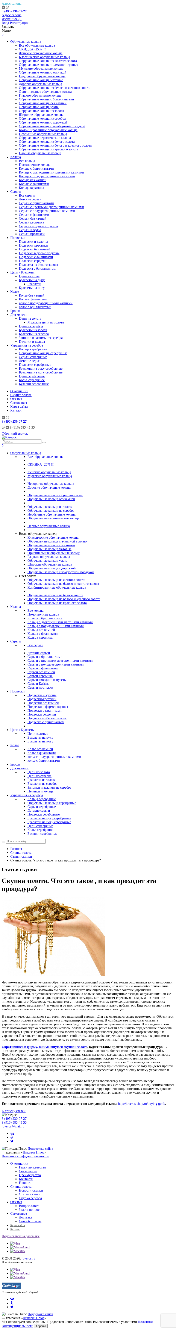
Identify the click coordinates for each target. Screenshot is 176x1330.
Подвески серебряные (35, 364)
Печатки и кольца (32, 341)
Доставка (25, 1217)
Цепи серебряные (32, 376)
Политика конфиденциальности (25, 1156)
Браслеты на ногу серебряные (40, 372)
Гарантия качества (32, 1167)
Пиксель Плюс (33, 1152)
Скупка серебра (30, 1198)
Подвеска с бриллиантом (37, 268)
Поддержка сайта (40, 1148)
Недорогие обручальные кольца (42, 76)
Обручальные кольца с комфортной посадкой (52, 126)
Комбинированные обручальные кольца (48, 130)
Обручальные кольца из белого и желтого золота (54, 88)
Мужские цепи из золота (45, 322)
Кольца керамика (31, 188)
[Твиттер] (12, 1141)
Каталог (16, 410)
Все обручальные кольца (37, 45)
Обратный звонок (15, 433)
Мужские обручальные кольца (41, 68)
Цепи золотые (29, 276)
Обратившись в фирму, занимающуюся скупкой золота (44, 1047)
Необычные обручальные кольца (43, 134)
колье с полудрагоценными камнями (46, 303)
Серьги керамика (31, 222)
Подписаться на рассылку (20, 1236)
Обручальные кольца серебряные (43, 353)
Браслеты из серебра (34, 334)
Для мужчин (19, 314)
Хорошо (41, 1326)
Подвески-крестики (33, 245)
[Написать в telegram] (4, 7)
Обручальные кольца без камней (43, 103)
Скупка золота (21, 395)
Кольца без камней (32, 180)
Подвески (17, 238)
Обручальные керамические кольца (45, 138)
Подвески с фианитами (36, 257)
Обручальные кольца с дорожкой (43, 122)
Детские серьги (30, 199)
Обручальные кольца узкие (39, 107)
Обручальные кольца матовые (41, 80)
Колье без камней (31, 295)
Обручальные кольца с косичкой (42, 72)
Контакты (26, 1179)
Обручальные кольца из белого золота (47, 141)
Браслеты (34, 284)
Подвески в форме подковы (39, 253)
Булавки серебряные (34, 384)
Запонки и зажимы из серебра (41, 337)
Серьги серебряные (33, 357)
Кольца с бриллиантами (36, 168)
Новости (25, 1183)
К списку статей (14, 1111)
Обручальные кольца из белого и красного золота (55, 145)
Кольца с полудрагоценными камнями (47, 176)
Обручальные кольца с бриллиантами (46, 99)
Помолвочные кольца (34, 164)
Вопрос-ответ (29, 1206)
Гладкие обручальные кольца (40, 95)
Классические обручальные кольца (44, 57)
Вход (5, 23)
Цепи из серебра (31, 326)
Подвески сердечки (33, 261)
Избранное (12, 19)
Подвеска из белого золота (38, 264)
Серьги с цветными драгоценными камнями (51, 207)
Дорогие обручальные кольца (40, 84)
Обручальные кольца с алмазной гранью (48, 64)
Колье (14, 291)
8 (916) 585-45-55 (14, 1122)
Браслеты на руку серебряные (40, 368)
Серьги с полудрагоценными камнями (47, 211)
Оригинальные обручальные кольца (45, 91)
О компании (19, 391)
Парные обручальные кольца (40, 153)
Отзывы (16, 399)
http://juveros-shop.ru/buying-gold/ (141, 1103)
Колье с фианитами (33, 299)
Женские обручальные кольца (40, 53)
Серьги (15, 191)
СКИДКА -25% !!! (32, 49)
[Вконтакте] (12, 1133)
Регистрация (19, 23)
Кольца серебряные (33, 349)
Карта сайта (19, 406)
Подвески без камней (34, 249)
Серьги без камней (32, 218)
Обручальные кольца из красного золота (48, 149)
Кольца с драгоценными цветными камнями (51, 172)
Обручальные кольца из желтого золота (48, 61)
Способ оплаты (30, 1221)
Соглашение (28, 1171)
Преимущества (30, 1175)
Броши (15, 311)
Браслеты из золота (33, 330)
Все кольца (27, 161)
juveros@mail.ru (13, 1126)
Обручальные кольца (25, 41)
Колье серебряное (32, 380)
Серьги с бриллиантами (36, 203)
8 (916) (22, 427)
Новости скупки (31, 1190)
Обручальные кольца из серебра (42, 118)
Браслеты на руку (32, 280)
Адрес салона (11, 3)
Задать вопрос (29, 1209)
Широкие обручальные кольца (41, 114)
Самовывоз (18, 402)
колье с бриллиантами (35, 307)
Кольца (15, 157)
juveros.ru (28, 1258)
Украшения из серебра (26, 345)
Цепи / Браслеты (22, 272)
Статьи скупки (30, 1194)
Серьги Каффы (30, 230)
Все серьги (27, 195)
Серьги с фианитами (34, 214)
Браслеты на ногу (32, 288)
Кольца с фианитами (34, 184)
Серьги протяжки (32, 234)
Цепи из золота (30, 318)
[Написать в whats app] (7, 7)
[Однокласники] (11, 1137)
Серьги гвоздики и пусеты (38, 226)
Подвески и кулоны (33, 241)
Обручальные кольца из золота (41, 111)
